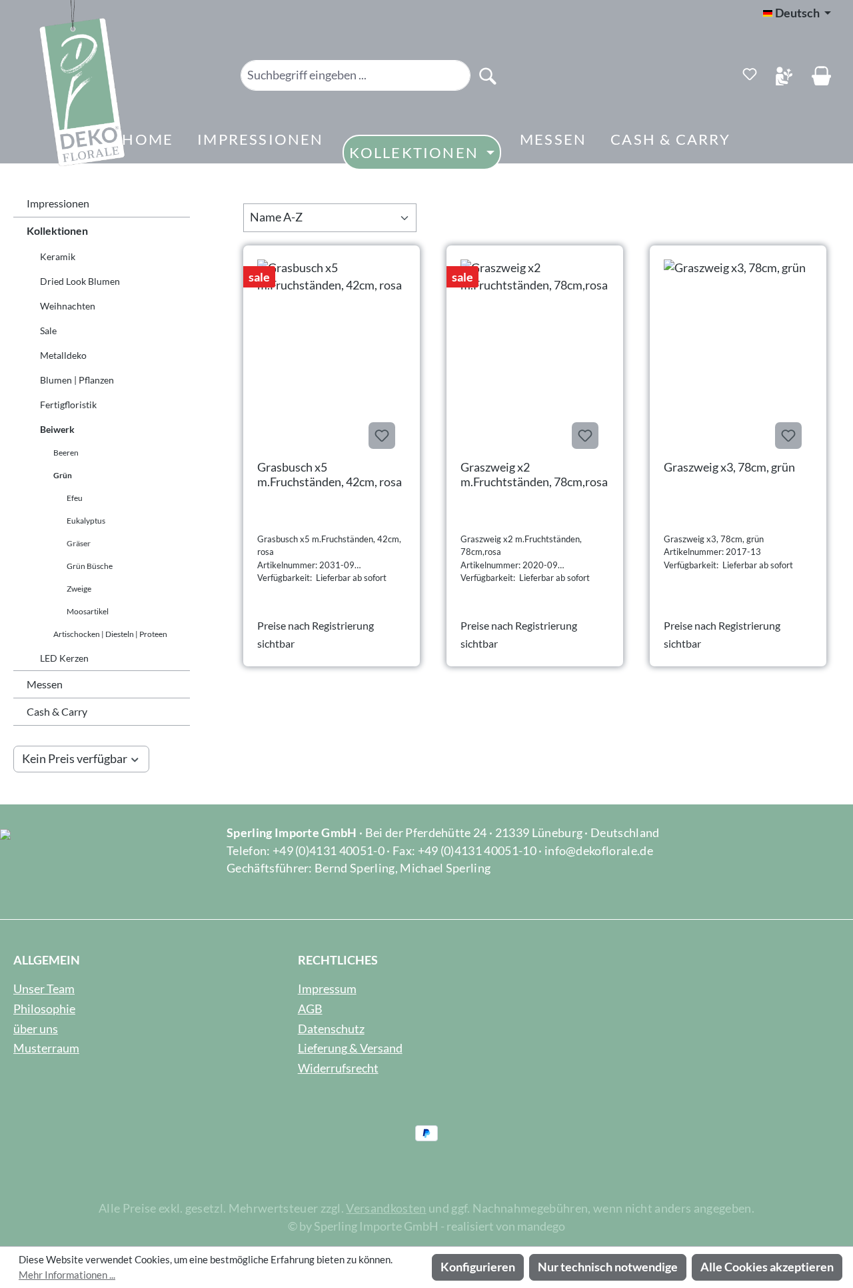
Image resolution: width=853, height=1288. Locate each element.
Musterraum (46, 1048)
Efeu (75, 498)
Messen (45, 684)
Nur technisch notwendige (608, 1267)
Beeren (66, 453)
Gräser (79, 543)
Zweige (79, 589)
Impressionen (58, 203)
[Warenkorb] (821, 75)
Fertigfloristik (68, 404)
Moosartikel (88, 611)
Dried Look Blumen (80, 281)
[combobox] (356, 75)
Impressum (327, 989)
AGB (310, 1009)
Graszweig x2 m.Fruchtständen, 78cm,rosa (534, 474)
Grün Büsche (90, 566)
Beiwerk (57, 429)
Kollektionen (57, 230)
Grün (62, 475)
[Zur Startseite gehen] (63, 87)
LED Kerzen (64, 658)
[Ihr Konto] (784, 75)
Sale (48, 330)
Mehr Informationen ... (67, 1275)
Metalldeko (63, 355)
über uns (35, 1029)
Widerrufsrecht (338, 1068)
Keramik (57, 256)
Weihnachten (67, 305)
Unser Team (44, 989)
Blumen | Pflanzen (77, 380)
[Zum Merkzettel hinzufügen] (382, 435)
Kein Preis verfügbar (74, 759)
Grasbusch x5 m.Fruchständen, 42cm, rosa (329, 474)
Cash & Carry (57, 711)
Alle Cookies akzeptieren (767, 1267)
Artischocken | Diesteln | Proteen (110, 634)
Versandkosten (386, 1208)
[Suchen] (488, 75)
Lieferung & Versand (350, 1048)
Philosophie (44, 1009)
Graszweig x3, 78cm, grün (729, 467)
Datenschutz (331, 1029)
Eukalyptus (86, 521)
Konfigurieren (477, 1267)
